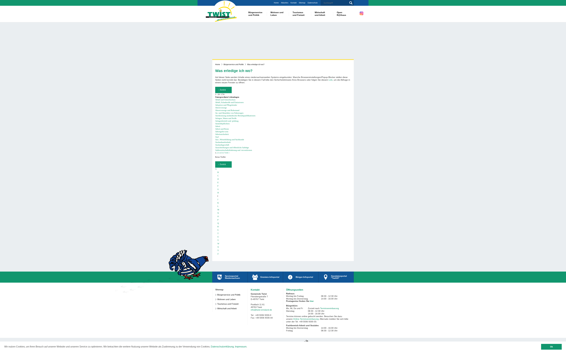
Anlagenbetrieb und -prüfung (226, 121)
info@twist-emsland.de (261, 310)
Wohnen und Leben (226, 299)
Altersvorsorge (221, 108)
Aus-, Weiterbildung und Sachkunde (229, 139)
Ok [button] (551, 347)
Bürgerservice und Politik (234, 64)
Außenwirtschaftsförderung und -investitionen (233, 150)
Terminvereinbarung (329, 308)
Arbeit (217, 126)
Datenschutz (313, 3)
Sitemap (302, 3)
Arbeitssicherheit (222, 134)
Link (331, 80)
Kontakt (294, 3)
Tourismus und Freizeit (227, 304)
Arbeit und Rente (222, 129)
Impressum (240, 346)
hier (312, 301)
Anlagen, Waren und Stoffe (226, 118)
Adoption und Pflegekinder (226, 105)
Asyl (217, 137)
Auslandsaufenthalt (223, 142)
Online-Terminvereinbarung (306, 319)
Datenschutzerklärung (222, 346)
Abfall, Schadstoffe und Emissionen (229, 102)
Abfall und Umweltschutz (225, 100)
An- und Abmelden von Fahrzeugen (229, 113)
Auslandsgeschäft (222, 145)
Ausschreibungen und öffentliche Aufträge (232, 147)
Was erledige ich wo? (255, 64)
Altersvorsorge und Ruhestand (227, 110)
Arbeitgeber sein (221, 131)
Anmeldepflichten (222, 123)
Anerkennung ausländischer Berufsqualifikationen (235, 116)
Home (276, 3)
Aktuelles (284, 3)
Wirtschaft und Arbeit (227, 308)
